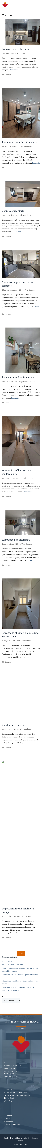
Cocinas (8, 75)
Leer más (14, 70)
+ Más (21, 953)
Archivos (5, 997)
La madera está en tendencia (18, 377)
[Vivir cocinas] (5, 5)
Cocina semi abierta (13, 211)
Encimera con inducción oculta (20, 142)
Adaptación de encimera (16, 539)
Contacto (21, 1029)
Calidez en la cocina (13, 725)
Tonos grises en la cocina (16, 49)
